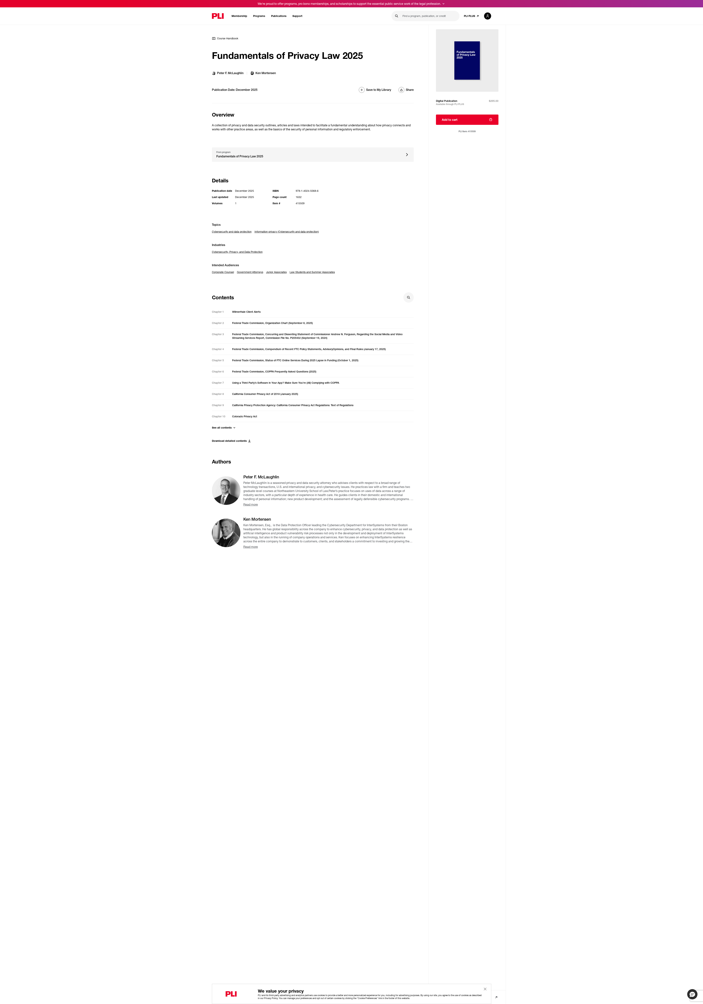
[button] (692, 994)
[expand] (443, 4)
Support (297, 15)
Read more (250, 504)
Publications (279, 15)
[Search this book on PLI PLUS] (408, 297)
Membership (239, 15)
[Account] (487, 16)
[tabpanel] (313, 369)
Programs (259, 15)
